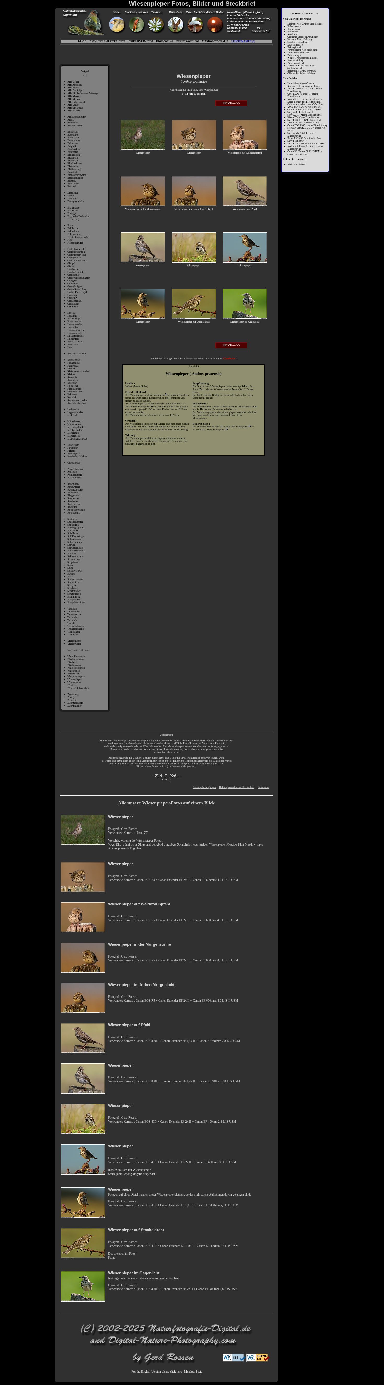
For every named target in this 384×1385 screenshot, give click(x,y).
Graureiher (72, 283)
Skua (70, 565)
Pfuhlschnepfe (74, 474)
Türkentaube (73, 631)
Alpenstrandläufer (76, 116)
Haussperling (74, 332)
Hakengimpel (74, 318)
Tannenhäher (73, 611)
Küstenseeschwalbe (77, 400)
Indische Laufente (76, 353)
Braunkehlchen (75, 177)
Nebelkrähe (73, 444)
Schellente (72, 533)
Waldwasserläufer (76, 667)
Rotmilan (72, 506)
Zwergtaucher (74, 705)
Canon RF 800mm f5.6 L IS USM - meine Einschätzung (304, 152)
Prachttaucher (74, 477)
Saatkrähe (72, 518)
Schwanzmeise (75, 547)
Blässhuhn (72, 157)
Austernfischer (74, 125)
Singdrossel (73, 562)
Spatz (70, 567)
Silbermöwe (73, 559)
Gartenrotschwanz (76, 254)
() (243, 41)
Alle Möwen (73, 99)
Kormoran (72, 385)
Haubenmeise (74, 321)
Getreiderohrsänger (77, 260)
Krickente (72, 394)
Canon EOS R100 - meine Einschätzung (307, 125)
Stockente (72, 588)
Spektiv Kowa (74, 570)
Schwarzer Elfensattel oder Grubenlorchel (300, 67)
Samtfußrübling (295, 60)
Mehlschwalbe (74, 430)
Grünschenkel (74, 300)
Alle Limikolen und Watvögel (83, 93)
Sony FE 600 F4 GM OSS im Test (304, 120)
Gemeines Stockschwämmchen (302, 37)
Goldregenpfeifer (76, 272)
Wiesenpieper (74, 679)
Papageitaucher (75, 469)
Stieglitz (71, 585)
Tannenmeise (74, 614)
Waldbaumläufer (75, 659)
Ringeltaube (73, 495)
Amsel (70, 119)
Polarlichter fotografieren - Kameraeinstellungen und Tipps (303, 84)
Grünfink (72, 295)
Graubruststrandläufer (78, 277)
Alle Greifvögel (75, 90)
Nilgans (71, 450)
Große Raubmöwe (76, 289)
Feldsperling (73, 234)
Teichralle (72, 620)
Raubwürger (73, 486)
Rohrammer (73, 498)
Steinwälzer (73, 582)
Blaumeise (72, 166)
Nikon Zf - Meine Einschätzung (303, 117)
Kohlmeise (73, 380)
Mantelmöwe (74, 424)
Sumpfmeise (73, 599)
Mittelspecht (73, 435)
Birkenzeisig (73, 154)
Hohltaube (72, 344)
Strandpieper (73, 590)
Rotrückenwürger (76, 509)
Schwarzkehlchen (76, 550)
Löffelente (72, 415)
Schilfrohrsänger (75, 536)
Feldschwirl (73, 231)
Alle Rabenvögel (76, 101)
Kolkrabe (72, 382)
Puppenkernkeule (296, 63)
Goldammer (73, 269)
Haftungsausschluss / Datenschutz (236, 787)
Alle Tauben (73, 110)
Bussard (71, 186)
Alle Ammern (74, 84)
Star (69, 576)
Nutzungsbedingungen (204, 787)
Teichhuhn (72, 617)
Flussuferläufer (75, 242)
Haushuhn (72, 327)
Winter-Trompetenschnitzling (302, 58)
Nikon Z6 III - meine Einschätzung (304, 99)
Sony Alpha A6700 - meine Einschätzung (301, 134)
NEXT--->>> (231, 103)
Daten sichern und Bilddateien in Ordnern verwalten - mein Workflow (305, 103)
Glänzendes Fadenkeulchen (301, 73)
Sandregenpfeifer (76, 527)
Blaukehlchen (74, 163)
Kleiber (71, 374)
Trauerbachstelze (75, 625)
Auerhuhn (72, 122)
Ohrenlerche (73, 462)
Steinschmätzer (75, 579)
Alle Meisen (73, 96)
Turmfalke (72, 634)
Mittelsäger (73, 432)
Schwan (71, 544)
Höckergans (73, 338)
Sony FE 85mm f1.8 (297, 141)
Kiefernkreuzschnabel (78, 371)
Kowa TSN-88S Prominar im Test (304, 138)
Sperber (71, 573)
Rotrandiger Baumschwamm (301, 71)
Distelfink (72, 192)
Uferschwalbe (74, 643)
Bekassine (72, 143)
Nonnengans (73, 453)
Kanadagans (73, 362)
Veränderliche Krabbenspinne (302, 50)
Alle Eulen (73, 87)
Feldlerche (72, 228)
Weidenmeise (74, 673)
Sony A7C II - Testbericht (300, 112)
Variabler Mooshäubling (299, 39)
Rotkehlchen (73, 504)
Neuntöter (72, 447)
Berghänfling (74, 149)
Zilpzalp (71, 700)
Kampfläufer (73, 359)
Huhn (70, 347)
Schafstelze (73, 530)
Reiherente (72, 492)
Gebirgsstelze (74, 257)
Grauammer (73, 274)
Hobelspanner (294, 26)
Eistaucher (72, 210)
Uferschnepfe (74, 640)
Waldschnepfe (74, 664)
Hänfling (72, 315)
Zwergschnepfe (75, 702)
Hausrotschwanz (75, 330)
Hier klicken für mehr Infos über (187, 89)
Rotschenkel (73, 512)
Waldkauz (72, 662)
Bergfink (72, 146)
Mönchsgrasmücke (77, 438)
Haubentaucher (75, 324)
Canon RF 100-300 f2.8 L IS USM (304, 109)
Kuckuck (72, 397)
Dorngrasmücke (75, 201)
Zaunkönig (73, 694)
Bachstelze (72, 131)
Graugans (72, 280)
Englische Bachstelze (78, 216)
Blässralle (72, 160)
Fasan (70, 225)
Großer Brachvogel (77, 292)
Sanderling (73, 524)
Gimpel (71, 263)
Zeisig (70, 697)
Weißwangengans (76, 676)
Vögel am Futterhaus (78, 650)
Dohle (70, 195)
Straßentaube (74, 593)
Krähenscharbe (74, 388)
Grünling (72, 297)
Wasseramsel (73, 670)
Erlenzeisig (73, 219)
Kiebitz (71, 368)
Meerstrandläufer (76, 427)
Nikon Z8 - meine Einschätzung (303, 122)
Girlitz (70, 266)
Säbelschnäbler (75, 521)
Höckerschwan (74, 341)
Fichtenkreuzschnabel (78, 236)
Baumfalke (73, 137)
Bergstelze (72, 151)
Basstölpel (72, 134)
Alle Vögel (73, 81)
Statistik (166, 779)
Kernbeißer (73, 365)
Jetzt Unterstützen (296, 164)
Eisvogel (72, 213)
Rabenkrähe (73, 483)
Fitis (69, 239)
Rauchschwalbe (75, 489)
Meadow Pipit (193, 1371)
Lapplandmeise (75, 412)
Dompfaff (72, 198)
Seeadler (71, 553)
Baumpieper (73, 140)
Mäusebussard (74, 421)
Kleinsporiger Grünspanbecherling (305, 23)
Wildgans (72, 685)
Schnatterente (74, 539)
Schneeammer (74, 542)
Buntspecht (73, 183)
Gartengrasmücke (76, 251)
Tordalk (71, 623)
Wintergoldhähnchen (78, 687)
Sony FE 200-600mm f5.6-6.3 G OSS (305, 143)
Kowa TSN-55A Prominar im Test (304, 107)
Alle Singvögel (75, 107)
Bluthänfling (74, 169)
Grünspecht (73, 303)
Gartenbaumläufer (76, 248)
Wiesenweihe (74, 682)
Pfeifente (72, 471)
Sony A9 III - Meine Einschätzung (304, 115)
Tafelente (72, 608)
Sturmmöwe (73, 596)
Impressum (263, 787)
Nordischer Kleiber (77, 456)
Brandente (72, 172)
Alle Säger (72, 104)
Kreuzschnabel (74, 391)
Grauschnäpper (75, 286)
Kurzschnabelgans (76, 403)
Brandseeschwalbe (76, 174)
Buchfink (72, 180)
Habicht (71, 312)
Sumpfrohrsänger (76, 602)
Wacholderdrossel (76, 656)
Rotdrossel (73, 501)
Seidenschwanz (75, 556)
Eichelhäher (73, 207)
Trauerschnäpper (75, 628)
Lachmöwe (73, 409)
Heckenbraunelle (75, 335)
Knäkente (72, 377)
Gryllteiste (72, 306)
